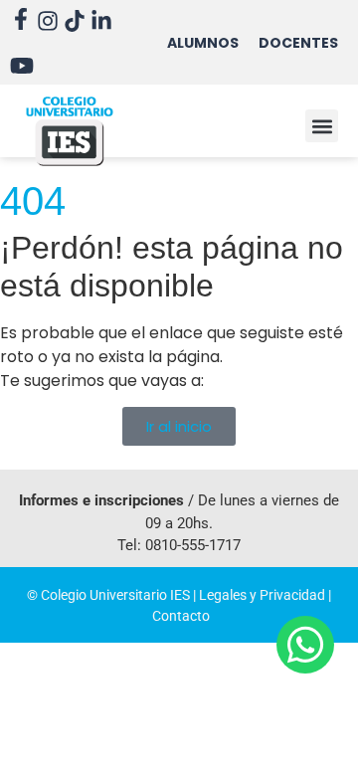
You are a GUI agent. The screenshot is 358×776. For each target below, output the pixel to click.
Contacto (181, 616)
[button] (321, 125)
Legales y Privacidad (262, 595)
